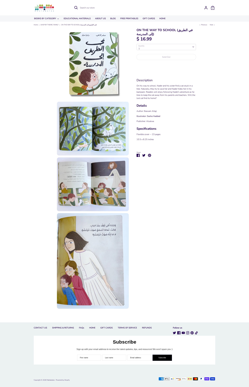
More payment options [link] (166, 71)
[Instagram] (187, 332)
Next (211, 25)
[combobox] (166, 47)
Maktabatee (51, 380)
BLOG (113, 18)
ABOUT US (100, 18)
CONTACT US (40, 327)
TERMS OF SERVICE (127, 327)
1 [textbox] (139, 48)
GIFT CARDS (149, 18)
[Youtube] (183, 332)
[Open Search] (76, 7)
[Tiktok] (196, 332)
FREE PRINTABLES (129, 18)
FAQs (81, 327)
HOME (162, 18)
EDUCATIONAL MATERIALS (77, 18)
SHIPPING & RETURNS (63, 327)
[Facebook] (178, 332)
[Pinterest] (192, 332)
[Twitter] (174, 332)
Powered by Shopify (63, 380)
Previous (204, 25)
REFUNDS (147, 327)
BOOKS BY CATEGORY (45, 18)
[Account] (206, 6)
